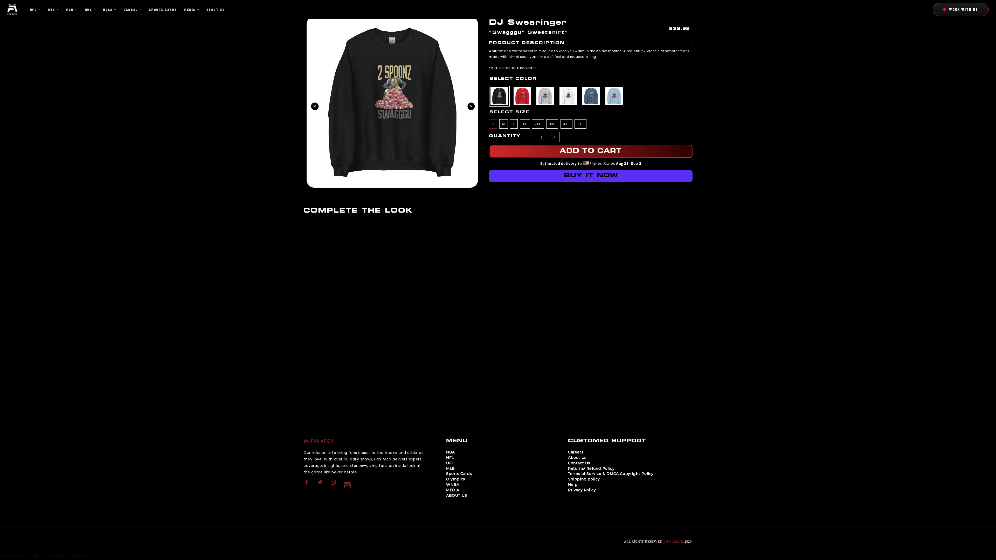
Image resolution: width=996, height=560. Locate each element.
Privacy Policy (582, 490)
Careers (575, 452)
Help (572, 484)
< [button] (315, 106)
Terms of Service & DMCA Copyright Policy (611, 473)
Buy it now (591, 176)
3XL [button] (552, 124)
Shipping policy (584, 479)
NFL (450, 457)
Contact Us (579, 463)
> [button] (471, 106)
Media (189, 9)
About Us (577, 457)
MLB (450, 468)
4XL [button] (566, 124)
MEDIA (452, 490)
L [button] (514, 124)
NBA (450, 452)
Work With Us (963, 9)
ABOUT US (456, 495)
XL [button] (525, 124)
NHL (88, 9)
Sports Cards (459, 473)
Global (130, 9)
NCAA (107, 9)
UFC (450, 463)
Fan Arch (673, 541)
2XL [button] (538, 124)
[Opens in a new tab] (307, 485)
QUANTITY (505, 136)
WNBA (452, 484)
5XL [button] (580, 124)
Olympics (455, 479)
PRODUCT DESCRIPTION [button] (591, 43)
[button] (499, 96)
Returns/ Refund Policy (591, 468)
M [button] (503, 124)
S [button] (493, 124)
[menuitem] (307, 484)
